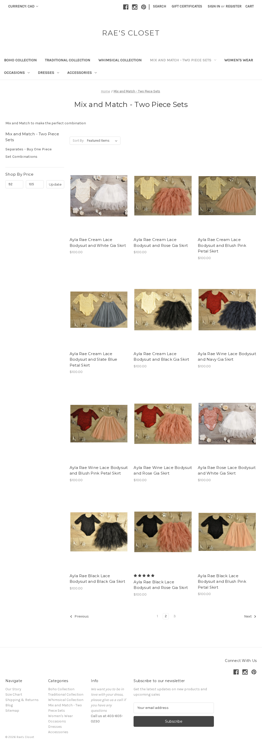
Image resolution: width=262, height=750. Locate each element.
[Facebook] (125, 7)
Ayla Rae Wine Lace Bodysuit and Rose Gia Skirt (163, 470)
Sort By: (78, 140)
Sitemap (12, 710)
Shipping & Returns (22, 700)
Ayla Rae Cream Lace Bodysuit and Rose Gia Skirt (161, 242)
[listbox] (103, 140)
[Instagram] (134, 7)
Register (234, 6)
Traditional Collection (67, 60)
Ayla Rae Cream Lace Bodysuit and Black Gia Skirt (161, 356)
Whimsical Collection (120, 60)
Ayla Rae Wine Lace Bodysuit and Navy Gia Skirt (227, 356)
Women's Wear (238, 60)
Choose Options (99, 205)
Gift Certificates (187, 6)
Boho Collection (20, 60)
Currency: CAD (21, 6)
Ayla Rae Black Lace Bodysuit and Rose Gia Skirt (161, 584)
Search (159, 6)
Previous (81, 616)
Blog (9, 705)
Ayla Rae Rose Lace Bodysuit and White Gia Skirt (227, 470)
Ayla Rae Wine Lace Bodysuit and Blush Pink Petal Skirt (99, 470)
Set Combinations (21, 156)
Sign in (214, 6)
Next (248, 616)
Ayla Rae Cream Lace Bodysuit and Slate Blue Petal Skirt (93, 359)
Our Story (13, 689)
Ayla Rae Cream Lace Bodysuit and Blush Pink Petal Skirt (222, 245)
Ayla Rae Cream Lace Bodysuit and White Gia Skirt (98, 242)
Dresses (46, 72)
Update (55, 184)
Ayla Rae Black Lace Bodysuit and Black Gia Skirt (97, 578)
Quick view (94, 187)
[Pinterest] (143, 7)
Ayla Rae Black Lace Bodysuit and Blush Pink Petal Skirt (222, 581)
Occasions (14, 72)
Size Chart (13, 694)
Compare (97, 196)
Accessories (79, 72)
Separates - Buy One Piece (28, 149)
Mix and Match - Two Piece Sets (180, 60)
